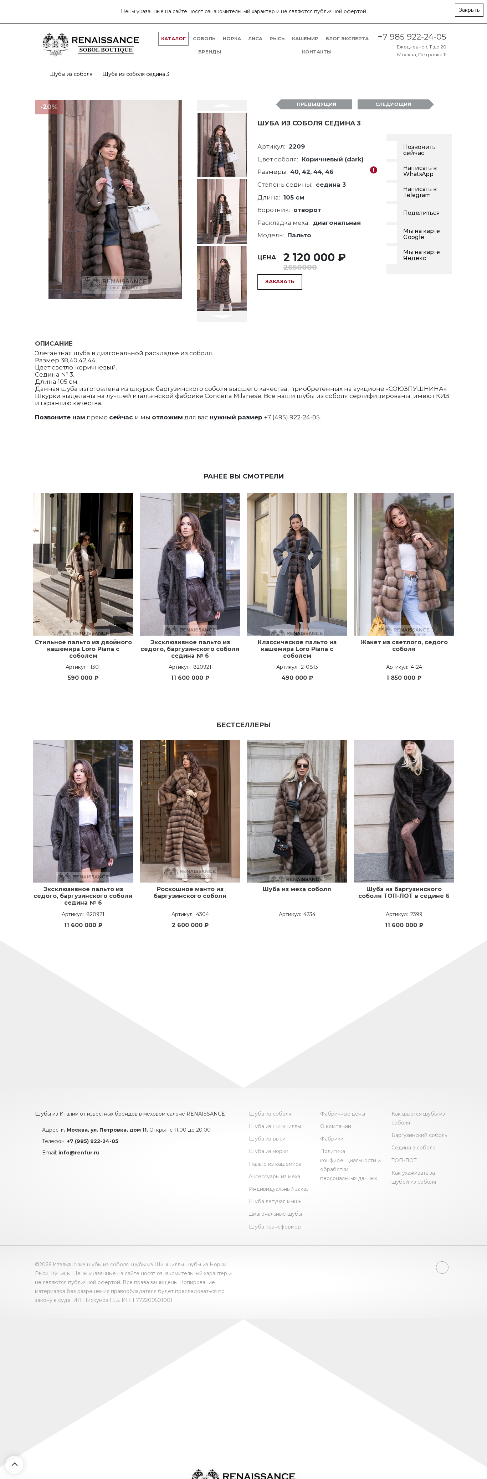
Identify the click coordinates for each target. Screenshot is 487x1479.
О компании (335, 1126)
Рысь (277, 38)
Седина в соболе (413, 1147)
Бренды (209, 52)
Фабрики (332, 1139)
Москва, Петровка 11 (421, 54)
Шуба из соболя (270, 1114)
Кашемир (305, 38)
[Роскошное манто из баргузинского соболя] (190, 811)
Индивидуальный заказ (279, 1189)
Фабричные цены (342, 1114)
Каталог (173, 38)
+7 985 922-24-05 (412, 37)
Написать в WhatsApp (420, 171)
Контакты (317, 52)
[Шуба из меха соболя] (297, 811)
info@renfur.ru (78, 1152)
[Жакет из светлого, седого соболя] (404, 564)
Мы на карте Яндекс (421, 255)
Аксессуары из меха (274, 1176)
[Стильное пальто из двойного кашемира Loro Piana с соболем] (83, 564)
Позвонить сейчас (419, 150)
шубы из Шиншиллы (157, 1264)
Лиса (255, 38)
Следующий (393, 104)
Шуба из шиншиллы (275, 1126)
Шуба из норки (268, 1151)
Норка (232, 38)
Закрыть (469, 10)
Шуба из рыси (267, 1139)
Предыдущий (316, 104)
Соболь (204, 38)
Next (222, 316)
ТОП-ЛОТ (404, 1160)
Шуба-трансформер (275, 1227)
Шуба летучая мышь (275, 1201)
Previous (222, 105)
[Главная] (37, 74)
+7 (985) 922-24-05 (92, 1141)
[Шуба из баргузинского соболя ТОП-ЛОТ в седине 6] (404, 811)
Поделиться (421, 213)
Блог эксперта (347, 38)
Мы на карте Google (421, 234)
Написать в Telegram (420, 192)
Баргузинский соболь (419, 1135)
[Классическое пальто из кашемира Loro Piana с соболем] (297, 564)
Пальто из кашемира (275, 1164)
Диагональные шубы (275, 1214)
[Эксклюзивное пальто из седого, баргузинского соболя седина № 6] (190, 564)
